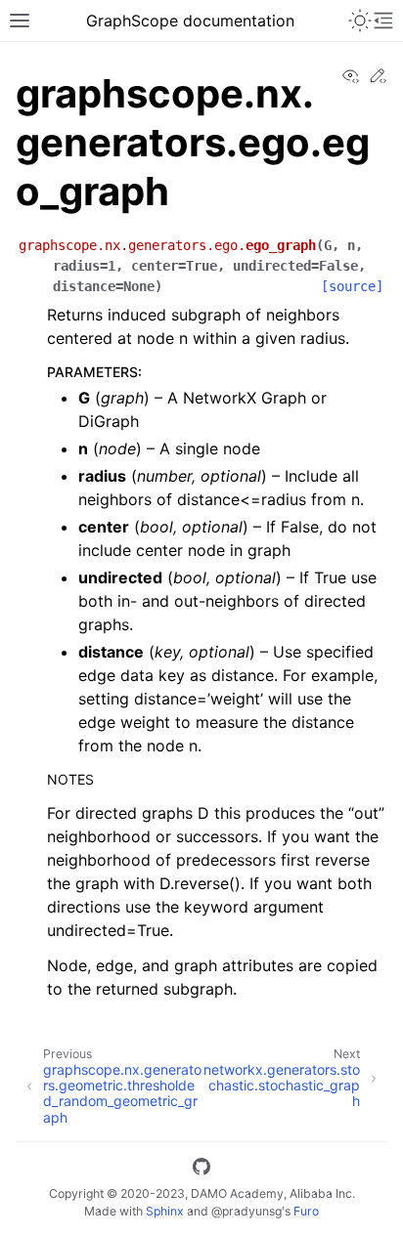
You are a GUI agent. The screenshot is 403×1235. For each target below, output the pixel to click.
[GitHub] (201, 1169)
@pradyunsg (246, 1211)
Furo (306, 1211)
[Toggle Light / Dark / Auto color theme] (360, 20)
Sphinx (165, 1211)
